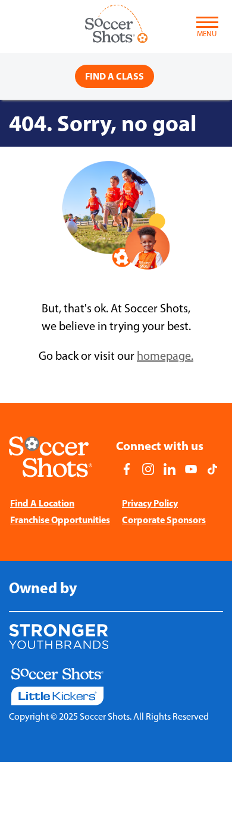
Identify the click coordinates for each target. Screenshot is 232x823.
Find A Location (42, 503)
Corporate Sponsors (164, 520)
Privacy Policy (150, 503)
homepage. (165, 356)
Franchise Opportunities (60, 520)
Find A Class (114, 76)
